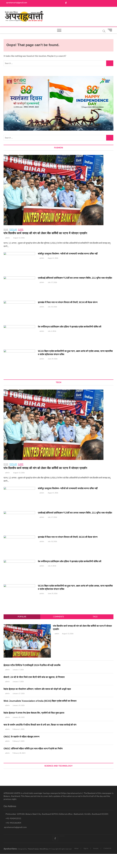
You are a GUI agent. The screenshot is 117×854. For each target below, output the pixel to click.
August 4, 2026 (52, 258)
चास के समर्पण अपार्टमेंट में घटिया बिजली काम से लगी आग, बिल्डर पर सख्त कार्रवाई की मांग (40, 725)
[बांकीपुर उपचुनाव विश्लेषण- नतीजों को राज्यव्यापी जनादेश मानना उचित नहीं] (19, 263)
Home (76, 848)
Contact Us (107, 848)
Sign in (86, 848)
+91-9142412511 (13, 818)
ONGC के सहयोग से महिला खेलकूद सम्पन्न (21, 736)
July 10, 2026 (52, 307)
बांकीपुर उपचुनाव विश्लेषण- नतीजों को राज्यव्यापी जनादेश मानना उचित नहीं (68, 253)
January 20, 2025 (18, 717)
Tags (95, 616)
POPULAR (13, 229)
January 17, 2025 (18, 693)
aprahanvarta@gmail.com (16, 2)
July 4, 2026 (51, 331)
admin (7, 238)
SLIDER (20, 229)
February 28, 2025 (18, 753)
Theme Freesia (33, 849)
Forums (95, 848)
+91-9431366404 (13, 823)
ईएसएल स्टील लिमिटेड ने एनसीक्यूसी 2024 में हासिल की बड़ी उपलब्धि (32, 665)
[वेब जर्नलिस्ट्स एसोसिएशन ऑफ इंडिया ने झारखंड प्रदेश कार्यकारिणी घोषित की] (19, 336)
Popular (22, 616)
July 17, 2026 (52, 282)
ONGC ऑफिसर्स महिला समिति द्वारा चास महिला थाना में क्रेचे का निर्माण (33, 748)
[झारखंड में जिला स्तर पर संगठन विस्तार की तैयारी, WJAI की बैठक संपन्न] (19, 312)
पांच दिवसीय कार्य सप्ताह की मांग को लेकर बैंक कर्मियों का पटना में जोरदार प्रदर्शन (45, 233)
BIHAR (6, 229)
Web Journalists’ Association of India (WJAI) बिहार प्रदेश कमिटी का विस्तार (40, 701)
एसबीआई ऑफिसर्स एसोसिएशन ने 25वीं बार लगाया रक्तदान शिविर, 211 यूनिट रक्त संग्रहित (75, 278)
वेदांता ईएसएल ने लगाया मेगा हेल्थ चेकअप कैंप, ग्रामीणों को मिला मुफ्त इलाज (34, 713)
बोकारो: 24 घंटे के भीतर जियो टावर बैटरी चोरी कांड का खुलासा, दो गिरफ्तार (34, 677)
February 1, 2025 (18, 729)
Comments (58, 616)
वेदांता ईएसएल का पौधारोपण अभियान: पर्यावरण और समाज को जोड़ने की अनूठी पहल (37, 689)
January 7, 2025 (18, 669)
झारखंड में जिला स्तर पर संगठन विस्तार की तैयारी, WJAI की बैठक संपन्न (67, 302)
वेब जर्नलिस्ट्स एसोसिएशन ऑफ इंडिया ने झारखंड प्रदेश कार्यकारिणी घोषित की (69, 326)
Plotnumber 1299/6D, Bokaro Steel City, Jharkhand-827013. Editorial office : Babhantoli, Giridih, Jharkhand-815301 (56, 814)
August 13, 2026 (19, 238)
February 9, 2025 (18, 741)
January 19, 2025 (18, 705)
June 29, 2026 (52, 359)
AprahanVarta (10, 848)
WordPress (44, 849)
